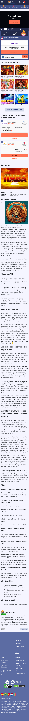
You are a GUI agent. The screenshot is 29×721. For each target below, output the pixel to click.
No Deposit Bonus (13, 7)
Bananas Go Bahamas (20, 104)
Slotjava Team (19, 646)
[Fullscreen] (1, 29)
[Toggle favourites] (26, 2)
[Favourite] (13, 29)
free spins (7, 355)
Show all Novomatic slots (14, 109)
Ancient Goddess (19, 76)
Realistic (6, 590)
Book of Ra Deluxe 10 (20, 90)
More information (14, 52)
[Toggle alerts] (20, 2)
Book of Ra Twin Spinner (7, 76)
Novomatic (15, 18)
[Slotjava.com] (11, 2)
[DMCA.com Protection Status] (19, 686)
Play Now (25, 56)
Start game (14, 22)
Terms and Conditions (4, 666)
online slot (13, 474)
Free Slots (3, 7)
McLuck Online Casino (21, 194)
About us (18, 643)
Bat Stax (3, 104)
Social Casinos (24, 7)
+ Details (14, 138)
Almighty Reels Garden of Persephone (10, 90)
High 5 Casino (13, 194)
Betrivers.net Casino (14, 195)
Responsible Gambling (4, 661)
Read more (24, 629)
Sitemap (17, 653)
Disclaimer (4, 675)
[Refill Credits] (5, 29)
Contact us (18, 650)
